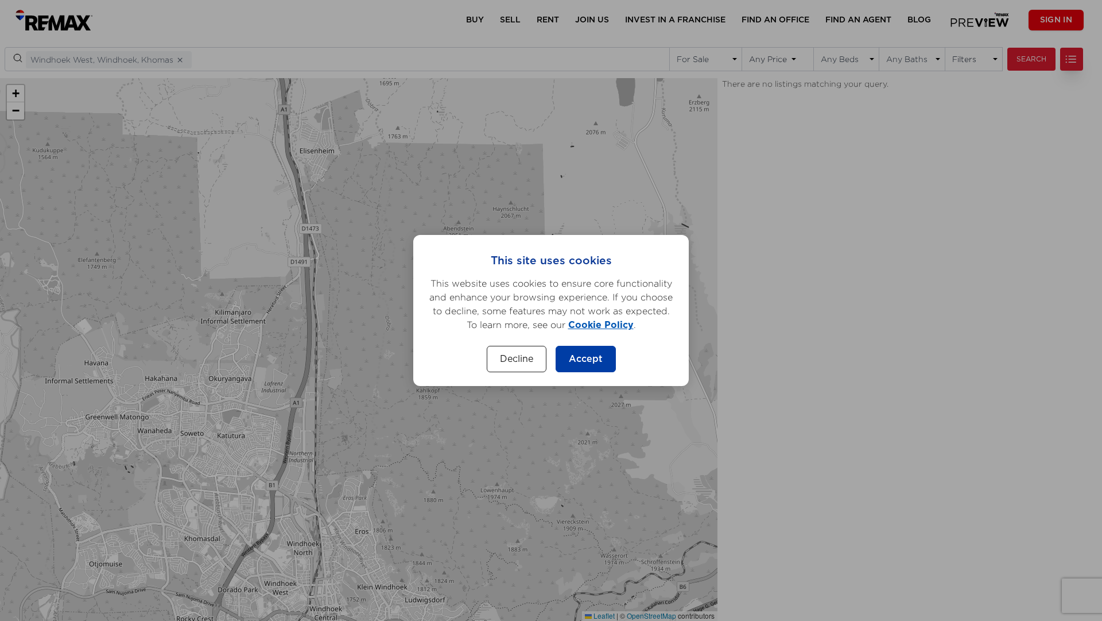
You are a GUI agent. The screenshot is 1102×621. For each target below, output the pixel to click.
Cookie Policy (601, 325)
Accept (586, 359)
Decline (516, 359)
